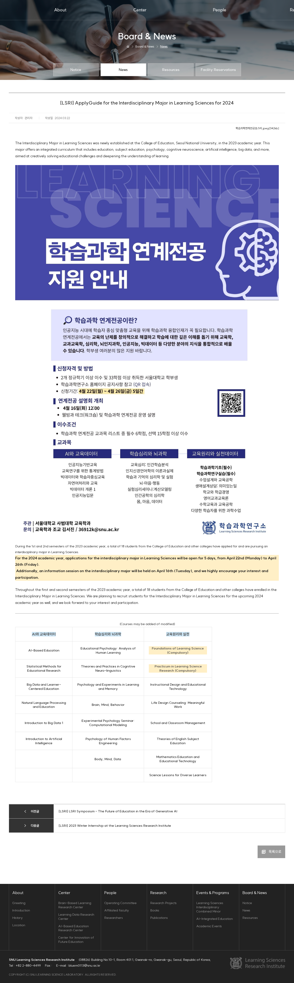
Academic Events (209, 926)
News (246, 910)
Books (154, 910)
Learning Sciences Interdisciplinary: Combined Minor (209, 907)
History (17, 918)
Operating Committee (120, 903)
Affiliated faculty (116, 910)
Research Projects (163, 903)
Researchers (113, 918)
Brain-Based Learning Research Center (74, 905)
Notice (247, 903)
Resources (250, 918)
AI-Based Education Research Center (73, 928)
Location (18, 925)
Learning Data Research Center (76, 916)
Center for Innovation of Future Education (76, 939)
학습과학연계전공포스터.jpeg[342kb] (257, 128)
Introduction (21, 910)
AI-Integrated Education (214, 919)
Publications (159, 918)
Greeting (18, 903)
